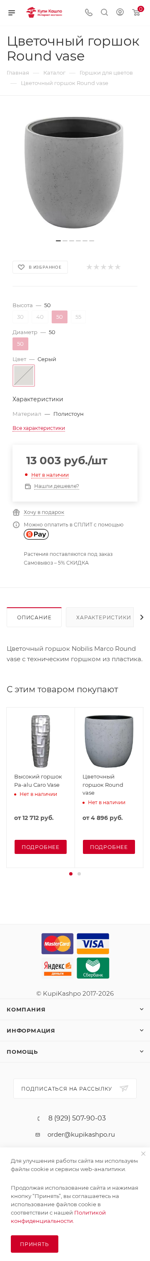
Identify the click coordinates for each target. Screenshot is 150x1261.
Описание (34, 617)
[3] (103, 267)
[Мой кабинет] (120, 13)
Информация (31, 1030)
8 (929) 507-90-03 (77, 1118)
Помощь (22, 1051)
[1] (88, 267)
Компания (26, 1009)
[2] (96, 267)
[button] (71, 874)
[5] (117, 267)
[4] (110, 267)
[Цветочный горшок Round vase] (75, 171)
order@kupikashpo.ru (81, 1134)
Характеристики (103, 617)
